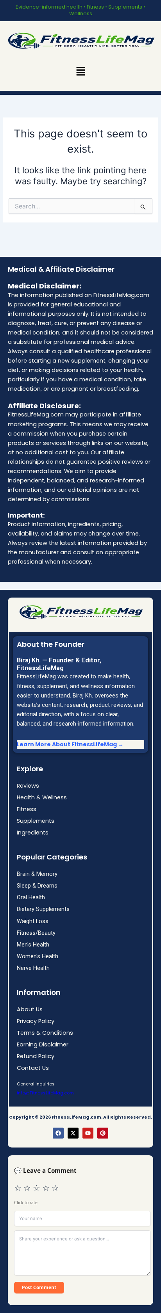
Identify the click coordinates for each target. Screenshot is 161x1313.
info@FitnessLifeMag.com (45, 1093)
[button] (80, 71)
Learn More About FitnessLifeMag (67, 744)
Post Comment (39, 1287)
